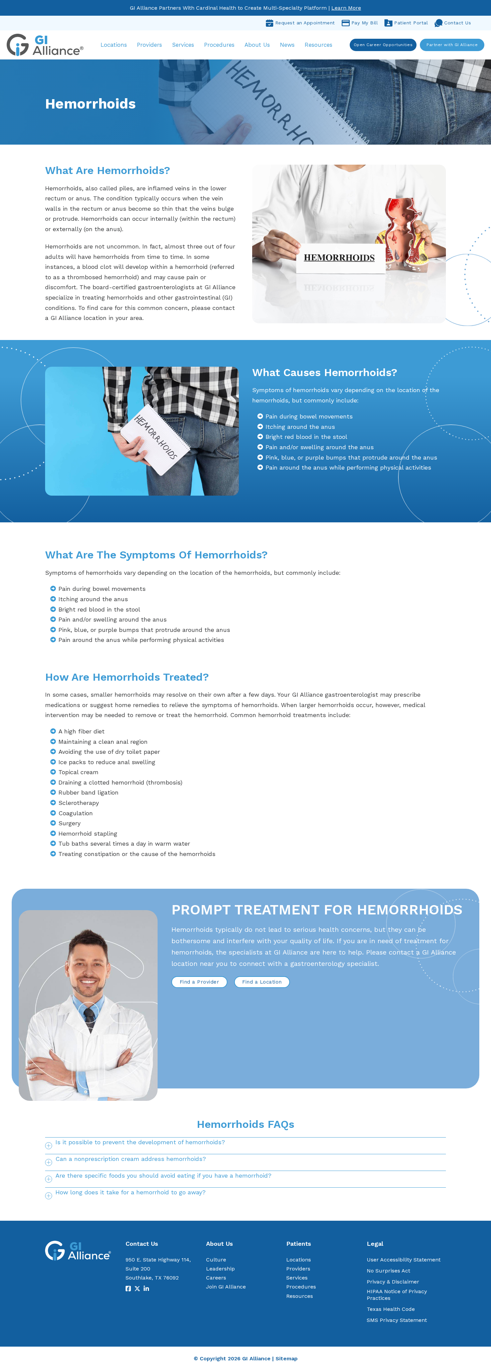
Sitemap (287, 1358)
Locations (114, 44)
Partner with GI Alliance (452, 44)
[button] (245, 1145)
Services (183, 44)
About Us (257, 44)
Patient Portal (411, 22)
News (287, 44)
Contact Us (457, 22)
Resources (318, 44)
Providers (149, 44)
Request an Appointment (305, 22)
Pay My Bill (364, 22)
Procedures (219, 44)
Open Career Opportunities (383, 44)
